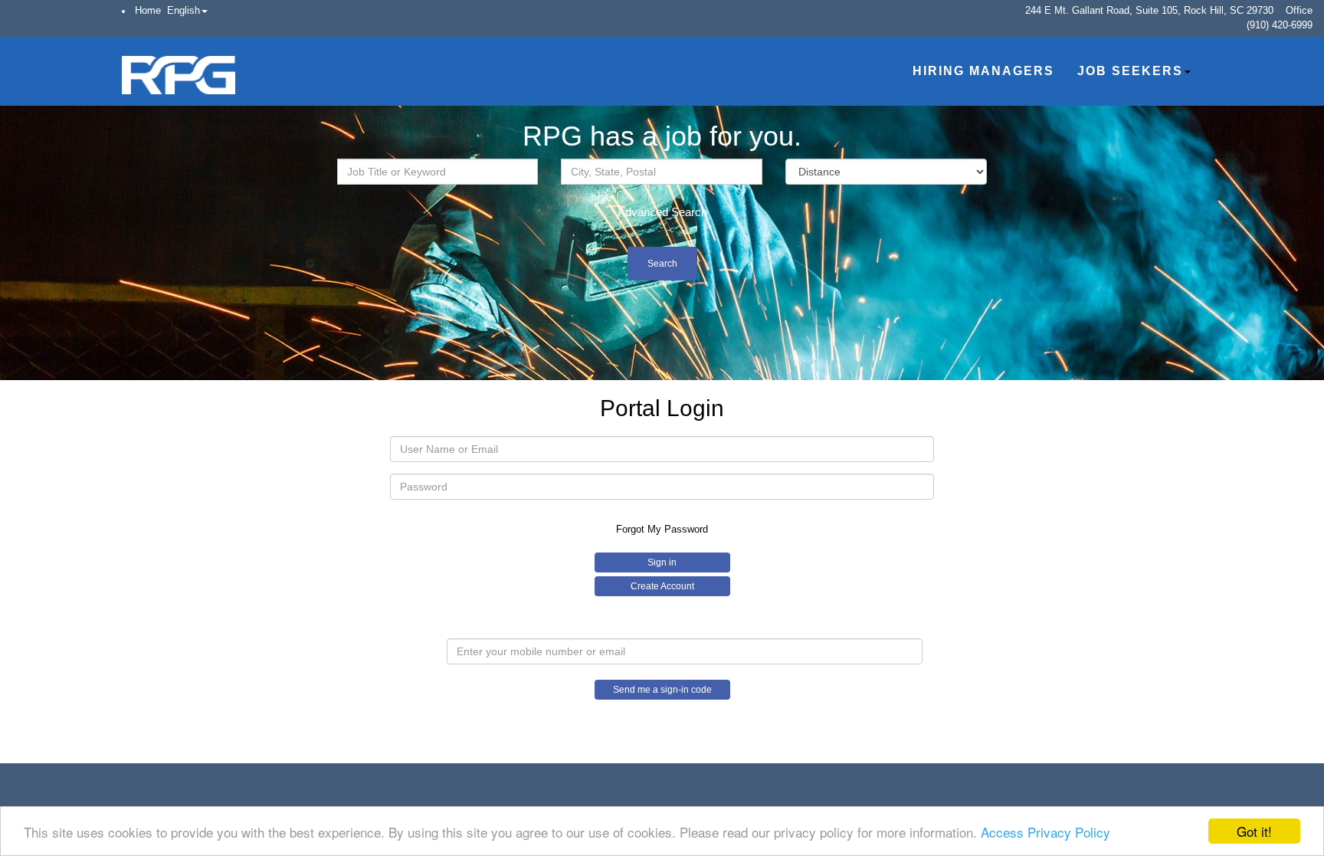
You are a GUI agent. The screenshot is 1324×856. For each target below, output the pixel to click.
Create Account (662, 586)
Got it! (1254, 831)
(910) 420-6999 (1280, 25)
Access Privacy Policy (1045, 831)
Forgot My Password (662, 529)
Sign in (662, 562)
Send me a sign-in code (662, 689)
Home (148, 10)
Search (662, 263)
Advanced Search (662, 211)
